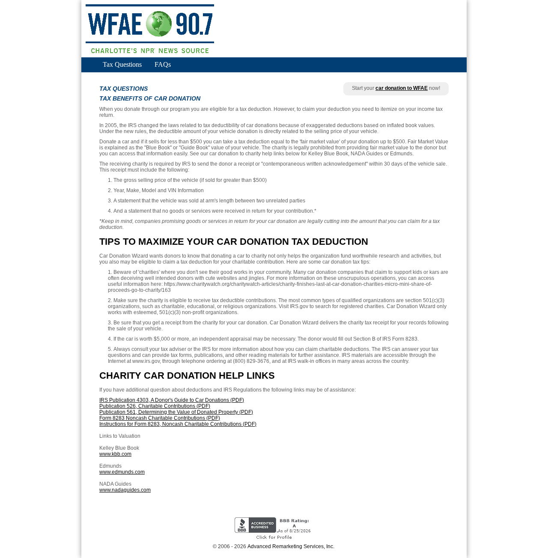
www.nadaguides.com (125, 490)
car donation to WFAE (401, 88)
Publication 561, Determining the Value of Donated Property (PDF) (176, 412)
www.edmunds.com (122, 472)
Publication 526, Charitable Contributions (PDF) (154, 406)
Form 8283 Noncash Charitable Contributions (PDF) (159, 418)
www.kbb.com (115, 454)
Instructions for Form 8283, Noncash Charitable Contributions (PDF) (177, 424)
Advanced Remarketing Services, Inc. (290, 546)
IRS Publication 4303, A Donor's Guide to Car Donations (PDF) (171, 400)
